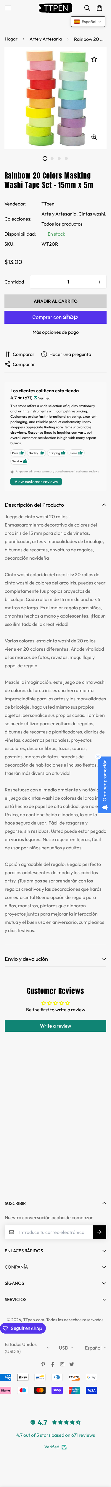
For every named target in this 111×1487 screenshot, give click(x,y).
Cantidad (14, 282)
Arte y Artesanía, (59, 214)
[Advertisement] (55, 1131)
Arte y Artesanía (46, 39)
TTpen (47, 204)
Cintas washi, (92, 214)
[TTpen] (55, 8)
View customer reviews (36, 481)
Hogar (11, 39)
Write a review (55, 1026)
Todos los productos (62, 224)
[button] (99, 8)
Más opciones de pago (56, 332)
